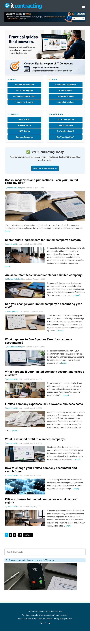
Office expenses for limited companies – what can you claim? (41, 500)
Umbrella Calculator (65, 102)
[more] (7, 231)
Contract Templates (24, 137)
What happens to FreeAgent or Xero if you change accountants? (38, 341)
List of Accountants (65, 119)
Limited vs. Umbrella (24, 102)
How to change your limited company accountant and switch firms (41, 469)
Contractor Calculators (65, 84)
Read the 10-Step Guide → (45, 168)
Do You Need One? (65, 131)
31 (20, 535)
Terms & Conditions (45, 618)
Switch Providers (65, 125)
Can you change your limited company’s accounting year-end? (43, 305)
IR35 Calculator (65, 90)
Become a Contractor (24, 84)
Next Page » (27, 535)
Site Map (68, 618)
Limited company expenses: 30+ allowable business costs (44, 404)
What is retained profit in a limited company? (35, 439)
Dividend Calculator (65, 96)
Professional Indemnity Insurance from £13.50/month (30, 560)
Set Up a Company (24, 90)
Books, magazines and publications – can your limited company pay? (41, 181)
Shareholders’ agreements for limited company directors (43, 240)
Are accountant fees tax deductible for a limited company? (44, 275)
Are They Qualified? (65, 137)
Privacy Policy (59, 618)
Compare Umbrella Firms (24, 96)
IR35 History (24, 131)
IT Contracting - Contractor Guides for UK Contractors (23, 5)
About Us (21, 618)
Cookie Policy (31, 618)
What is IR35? (24, 119)
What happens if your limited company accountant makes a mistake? (44, 373)
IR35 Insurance (24, 125)
